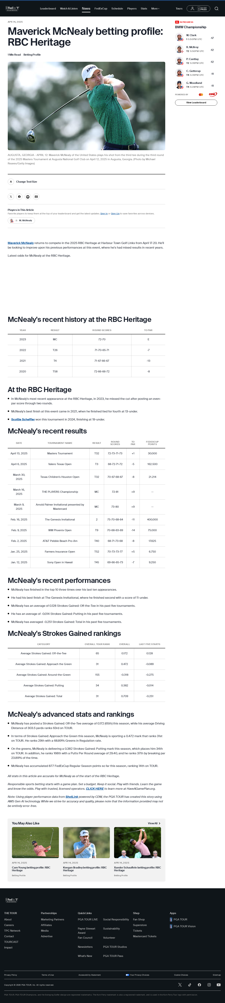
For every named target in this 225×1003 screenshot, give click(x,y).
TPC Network (12, 930)
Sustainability (111, 928)
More (156, 9)
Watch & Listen (69, 8)
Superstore (140, 925)
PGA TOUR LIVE (88, 919)
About (8, 919)
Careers (9, 925)
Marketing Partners (52, 919)
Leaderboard (48, 8)
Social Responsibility (116, 919)
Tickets (137, 930)
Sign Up (115, 213)
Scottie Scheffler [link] (23, 419)
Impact (8, 947)
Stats (144, 8)
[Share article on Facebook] (19, 196)
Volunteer (109, 938)
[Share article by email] (36, 196)
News (86, 8)
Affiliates (46, 925)
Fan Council (85, 938)
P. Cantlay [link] (192, 59)
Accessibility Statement (90, 975)
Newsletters (85, 947)
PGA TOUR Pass (113, 956)
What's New (85, 956)
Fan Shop (139, 919)
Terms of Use (48, 975)
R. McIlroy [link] (192, 47)
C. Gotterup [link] (193, 71)
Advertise (47, 936)
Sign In (104, 213)
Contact (9, 936)
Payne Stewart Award (86, 931)
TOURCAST (11, 942)
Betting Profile (18, 875)
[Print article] (28, 196)
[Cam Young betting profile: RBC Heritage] (35, 842)
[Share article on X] (11, 196)
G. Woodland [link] (194, 83)
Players (132, 8)
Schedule (117, 8)
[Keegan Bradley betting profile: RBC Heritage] (86, 842)
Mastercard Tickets (144, 936)
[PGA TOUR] (12, 8)
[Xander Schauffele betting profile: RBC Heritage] (137, 842)
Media (45, 930)
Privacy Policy (10, 975)
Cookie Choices (181, 975)
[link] (32, 54)
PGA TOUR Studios (115, 947)
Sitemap (217, 975)
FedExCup (101, 8)
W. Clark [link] (191, 35)
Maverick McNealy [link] (21, 243)
